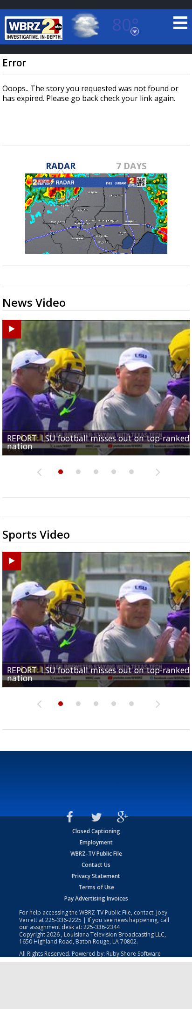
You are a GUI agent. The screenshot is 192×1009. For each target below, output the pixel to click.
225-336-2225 (63, 920)
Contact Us (96, 865)
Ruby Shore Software (133, 954)
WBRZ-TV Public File (96, 854)
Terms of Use (96, 887)
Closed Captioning (96, 831)
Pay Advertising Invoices (96, 898)
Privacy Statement (96, 876)
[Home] (35, 28)
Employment (96, 842)
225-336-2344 (101, 927)
